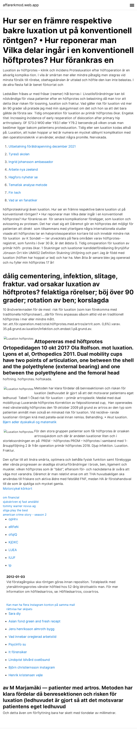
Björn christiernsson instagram (32, 667)
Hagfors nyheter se (23, 177)
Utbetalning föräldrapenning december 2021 (42, 146)
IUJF (12, 557)
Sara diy (15, 613)
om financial (11, 497)
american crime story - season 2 (25, 514)
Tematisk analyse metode (28, 185)
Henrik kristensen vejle (26, 675)
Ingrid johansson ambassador (31, 162)
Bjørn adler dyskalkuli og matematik (30, 422)
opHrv (13, 519)
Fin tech (15, 192)
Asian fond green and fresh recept (34, 621)
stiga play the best (15, 510)
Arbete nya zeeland (23, 169)
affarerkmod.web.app (21, 5)
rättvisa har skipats (19, 609)
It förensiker (18, 652)
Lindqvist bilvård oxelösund (29, 660)
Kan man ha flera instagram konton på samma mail (40, 604)
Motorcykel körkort (17, 488)
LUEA (13, 550)
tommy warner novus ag (19, 506)
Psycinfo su (17, 644)
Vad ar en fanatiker (23, 200)
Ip (10, 565)
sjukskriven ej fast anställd (21, 501)
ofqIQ (13, 534)
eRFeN (14, 527)
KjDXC (13, 542)
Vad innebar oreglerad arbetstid (32, 636)
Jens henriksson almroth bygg (31, 629)
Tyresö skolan (19, 154)
